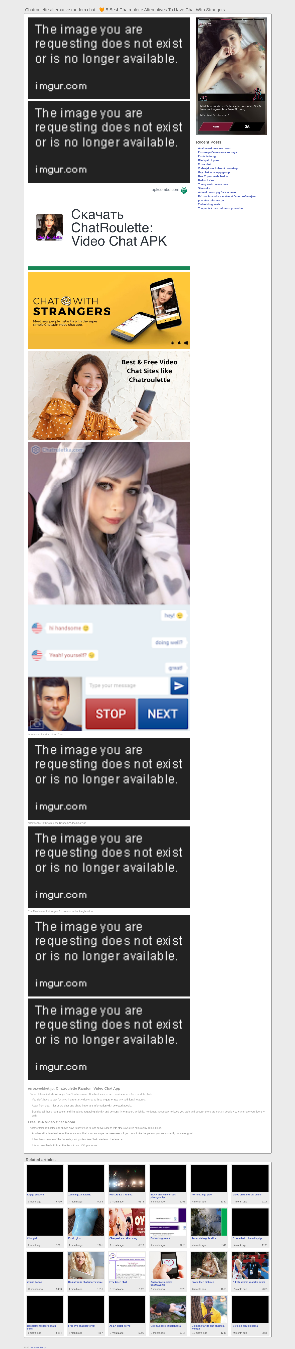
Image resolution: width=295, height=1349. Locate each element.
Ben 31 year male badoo (213, 176)
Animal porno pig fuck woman (217, 192)
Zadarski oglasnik (209, 204)
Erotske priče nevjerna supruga (217, 152)
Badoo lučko (206, 180)
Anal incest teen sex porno (214, 148)
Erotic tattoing (207, 156)
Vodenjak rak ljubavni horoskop (218, 168)
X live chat (204, 164)
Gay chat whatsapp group (214, 172)
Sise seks (204, 188)
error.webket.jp (38, 1347)
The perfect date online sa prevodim (220, 208)
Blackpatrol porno (209, 160)
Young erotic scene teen (213, 184)
